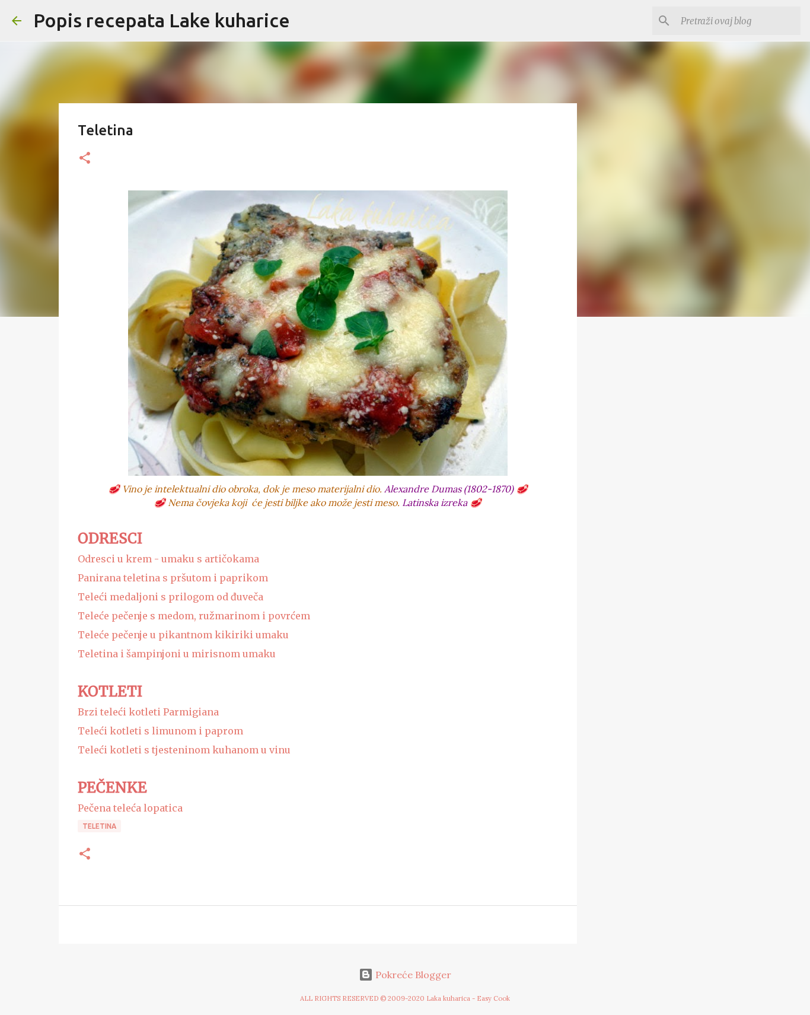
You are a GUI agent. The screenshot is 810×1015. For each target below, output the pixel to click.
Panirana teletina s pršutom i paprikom (173, 578)
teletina (99, 826)
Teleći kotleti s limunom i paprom (160, 731)
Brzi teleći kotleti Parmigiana (148, 712)
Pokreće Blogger (412, 975)
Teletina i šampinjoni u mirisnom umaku (177, 654)
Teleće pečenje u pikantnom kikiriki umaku (183, 635)
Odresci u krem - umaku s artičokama (168, 559)
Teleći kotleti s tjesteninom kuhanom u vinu (184, 750)
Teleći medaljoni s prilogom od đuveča (170, 597)
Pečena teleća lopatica (130, 808)
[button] (85, 159)
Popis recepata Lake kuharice (161, 20)
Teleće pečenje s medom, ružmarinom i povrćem (194, 616)
